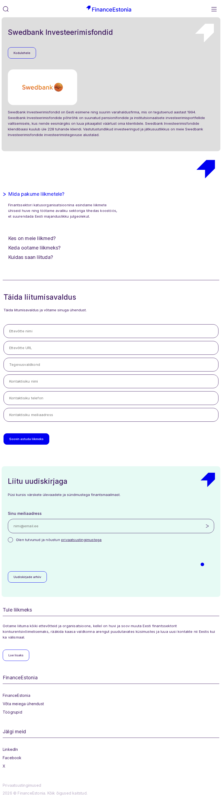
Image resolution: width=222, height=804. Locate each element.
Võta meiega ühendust (23, 703)
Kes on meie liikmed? (32, 238)
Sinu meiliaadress (25, 513)
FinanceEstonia (16, 695)
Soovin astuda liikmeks (26, 439)
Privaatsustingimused (22, 785)
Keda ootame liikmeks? (34, 248)
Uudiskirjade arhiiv (27, 577)
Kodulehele (22, 53)
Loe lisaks (16, 655)
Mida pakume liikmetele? (36, 194)
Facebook (12, 757)
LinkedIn (10, 749)
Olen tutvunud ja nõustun (59, 540)
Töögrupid (12, 712)
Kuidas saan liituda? (30, 257)
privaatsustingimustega (81, 540)
